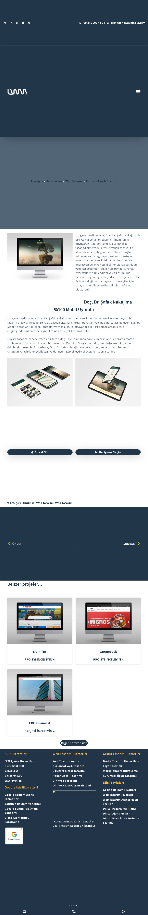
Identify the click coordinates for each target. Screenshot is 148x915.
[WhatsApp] (123, 911)
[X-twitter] (17, 22)
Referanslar (54, 181)
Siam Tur (39, 652)
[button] (74, 743)
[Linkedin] (5, 22)
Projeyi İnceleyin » (40, 659)
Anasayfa (37, 181)
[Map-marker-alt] (29, 22)
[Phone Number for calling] (74, 911)
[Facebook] (23, 22)
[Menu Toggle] (138, 91)
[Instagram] (11, 22)
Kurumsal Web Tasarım (101, 181)
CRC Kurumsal (39, 723)
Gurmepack (108, 652)
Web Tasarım (74, 181)
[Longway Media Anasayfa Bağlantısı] (74, 804)
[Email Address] (24, 911)
